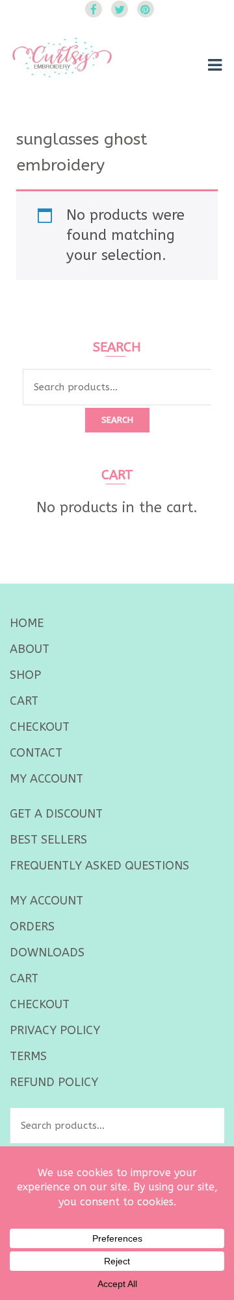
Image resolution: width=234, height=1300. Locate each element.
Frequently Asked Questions (99, 865)
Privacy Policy (55, 1030)
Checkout (40, 727)
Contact (36, 753)
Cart (24, 701)
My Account (46, 779)
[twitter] (119, 9)
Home (27, 623)
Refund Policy (54, 1082)
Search (117, 420)
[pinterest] (145, 9)
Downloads (47, 952)
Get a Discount (56, 814)
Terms (28, 1056)
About (29, 649)
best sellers (48, 840)
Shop (25, 675)
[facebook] (93, 9)
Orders (32, 926)
